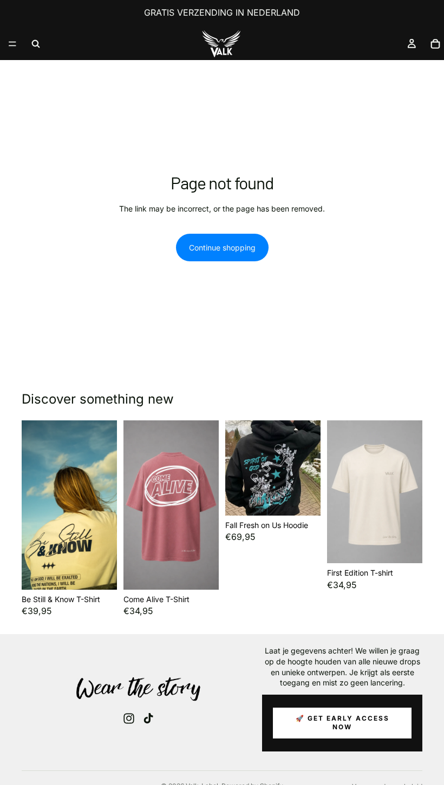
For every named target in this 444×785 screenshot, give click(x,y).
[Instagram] (128, 718)
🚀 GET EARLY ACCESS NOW (342, 722)
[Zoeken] (36, 44)
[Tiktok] (148, 718)
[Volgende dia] (105, 505)
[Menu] (12, 43)
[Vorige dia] (33, 505)
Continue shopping (222, 247)
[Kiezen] (100, 573)
